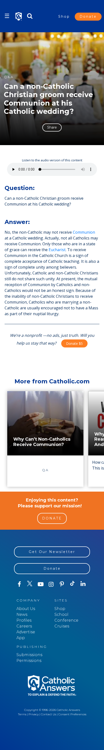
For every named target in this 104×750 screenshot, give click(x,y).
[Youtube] (40, 584)
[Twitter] (30, 584)
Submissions (29, 654)
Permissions (28, 660)
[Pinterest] (62, 584)
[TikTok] (72, 584)
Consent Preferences (72, 714)
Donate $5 (74, 343)
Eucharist (57, 249)
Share (52, 127)
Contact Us (48, 714)
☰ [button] (7, 15)
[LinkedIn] (83, 584)
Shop (64, 16)
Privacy (34, 714)
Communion (84, 232)
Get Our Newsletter (52, 552)
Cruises (61, 626)
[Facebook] (19, 584)
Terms (22, 714)
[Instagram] (51, 584)
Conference (66, 620)
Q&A (9, 77)
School (61, 614)
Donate (88, 16)
